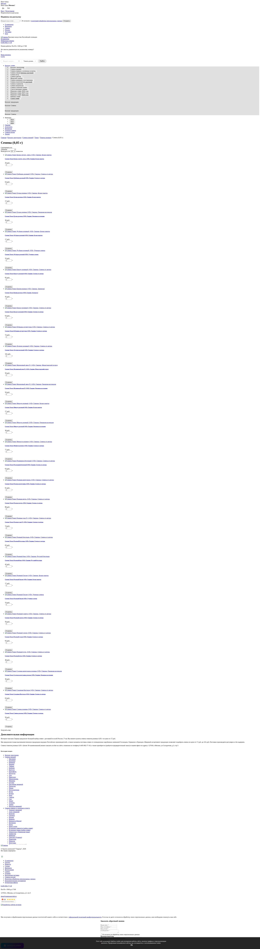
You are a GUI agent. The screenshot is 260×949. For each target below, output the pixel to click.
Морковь (12, 781)
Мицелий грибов (16, 78)
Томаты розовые (45, 137)
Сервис (7, 28)
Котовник (12, 823)
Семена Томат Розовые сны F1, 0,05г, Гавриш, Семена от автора (24, 522)
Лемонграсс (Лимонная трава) (19, 832)
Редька (11, 793)
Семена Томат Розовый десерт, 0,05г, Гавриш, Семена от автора (24, 637)
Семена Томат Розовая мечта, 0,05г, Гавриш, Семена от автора (23, 503)
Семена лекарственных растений (21, 73)
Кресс (11, 824)
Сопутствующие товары (18, 89)
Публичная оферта (11, 882)
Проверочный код (107, 936)
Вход (2, 11)
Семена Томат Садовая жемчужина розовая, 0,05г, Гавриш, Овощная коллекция (29, 675)
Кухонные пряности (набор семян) (21, 828)
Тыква (11, 804)
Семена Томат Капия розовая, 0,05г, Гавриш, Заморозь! (21, 292)
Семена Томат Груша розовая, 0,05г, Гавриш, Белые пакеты (23, 197)
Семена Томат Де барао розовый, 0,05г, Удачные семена (21, 254)
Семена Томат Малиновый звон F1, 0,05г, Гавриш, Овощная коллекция (26, 388)
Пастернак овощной (16, 784)
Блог (6, 34)
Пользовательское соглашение (15, 881)
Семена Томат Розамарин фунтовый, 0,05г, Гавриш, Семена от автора (26, 465)
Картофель (12, 771)
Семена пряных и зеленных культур (22, 71)
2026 (12, 123)
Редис (11, 792)
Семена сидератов (16, 84)
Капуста (12, 770)
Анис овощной (14, 812)
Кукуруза (12, 773)
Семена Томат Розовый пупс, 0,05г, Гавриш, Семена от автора (23, 656)
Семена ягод (14, 75)
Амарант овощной (15, 810)
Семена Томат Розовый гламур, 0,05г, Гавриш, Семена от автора (24, 617)
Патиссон (12, 786)
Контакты (8, 26)
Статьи (7, 866)
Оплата (7, 30)
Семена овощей (15, 69)
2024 (12, 119)
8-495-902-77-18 (6, 42)
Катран (11, 817)
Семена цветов (15, 76)
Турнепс (12, 803)
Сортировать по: (6, 147)
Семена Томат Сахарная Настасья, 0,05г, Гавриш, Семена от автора (25, 694)
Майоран (12, 835)
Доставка (8, 32)
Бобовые (12, 762)
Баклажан (12, 759)
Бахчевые (12, 761)
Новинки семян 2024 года (19, 95)
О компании (9, 24)
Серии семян (14, 98)
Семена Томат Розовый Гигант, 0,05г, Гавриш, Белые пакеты (23, 579)
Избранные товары (7, 41)
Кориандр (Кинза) (15, 821)
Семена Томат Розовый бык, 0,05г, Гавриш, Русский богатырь (23, 560)
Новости (8, 864)
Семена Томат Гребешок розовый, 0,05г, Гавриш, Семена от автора (25, 178)
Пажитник (12, 839)
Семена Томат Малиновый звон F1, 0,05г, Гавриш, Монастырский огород (27, 369)
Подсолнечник (14, 790)
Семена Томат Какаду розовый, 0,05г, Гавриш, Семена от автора (24, 273)
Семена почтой (10, 877)
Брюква (11, 764)
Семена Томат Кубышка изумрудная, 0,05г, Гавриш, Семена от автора (26, 331)
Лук (10, 775)
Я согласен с (42, 21)
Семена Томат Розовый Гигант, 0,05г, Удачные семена (21, 598)
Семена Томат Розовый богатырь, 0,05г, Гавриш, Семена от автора (25, 541)
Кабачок (12, 768)
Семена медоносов (16, 85)
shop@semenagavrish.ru (9, 896)
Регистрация (9, 11)
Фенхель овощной (15, 806)
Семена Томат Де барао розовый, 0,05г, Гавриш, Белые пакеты (23, 235)
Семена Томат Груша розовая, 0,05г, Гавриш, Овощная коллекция (24, 216)
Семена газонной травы (18, 87)
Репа (10, 795)
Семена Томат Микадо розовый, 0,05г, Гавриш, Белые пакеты (23, 407)
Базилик (12, 814)
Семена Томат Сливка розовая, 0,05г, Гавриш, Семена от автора (24, 713)
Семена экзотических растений (21, 82)
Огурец (11, 782)
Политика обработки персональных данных (20, 879)
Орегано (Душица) (15, 837)
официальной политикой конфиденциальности (85, 917)
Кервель (12, 819)
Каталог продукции (17, 67)
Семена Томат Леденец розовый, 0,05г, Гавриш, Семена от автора (24, 350)
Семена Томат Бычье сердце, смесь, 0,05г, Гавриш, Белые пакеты (24, 159)
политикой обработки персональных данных (46, 21)
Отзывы (7, 873)
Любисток (12, 834)
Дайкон (11, 766)
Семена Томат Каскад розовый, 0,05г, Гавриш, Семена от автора (24, 312)
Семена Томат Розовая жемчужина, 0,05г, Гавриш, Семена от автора (25, 484)
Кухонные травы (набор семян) (19, 830)
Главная (3, 137)
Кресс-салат (13, 826)
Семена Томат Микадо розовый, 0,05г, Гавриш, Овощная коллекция (25, 426)
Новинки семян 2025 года (19, 93)
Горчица (12, 815)
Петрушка (12, 843)
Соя (10, 799)
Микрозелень (13, 779)
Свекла (11, 797)
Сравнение (5, 39)
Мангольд (12, 777)
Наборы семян (15, 96)
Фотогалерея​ (9, 870)
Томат (37, 137)
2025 (12, 121)
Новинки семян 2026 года (19, 91)
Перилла (12, 841)
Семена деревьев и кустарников (21, 80)
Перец (11, 788)
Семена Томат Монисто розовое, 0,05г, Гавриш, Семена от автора (24, 445)
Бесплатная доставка (12, 875)
